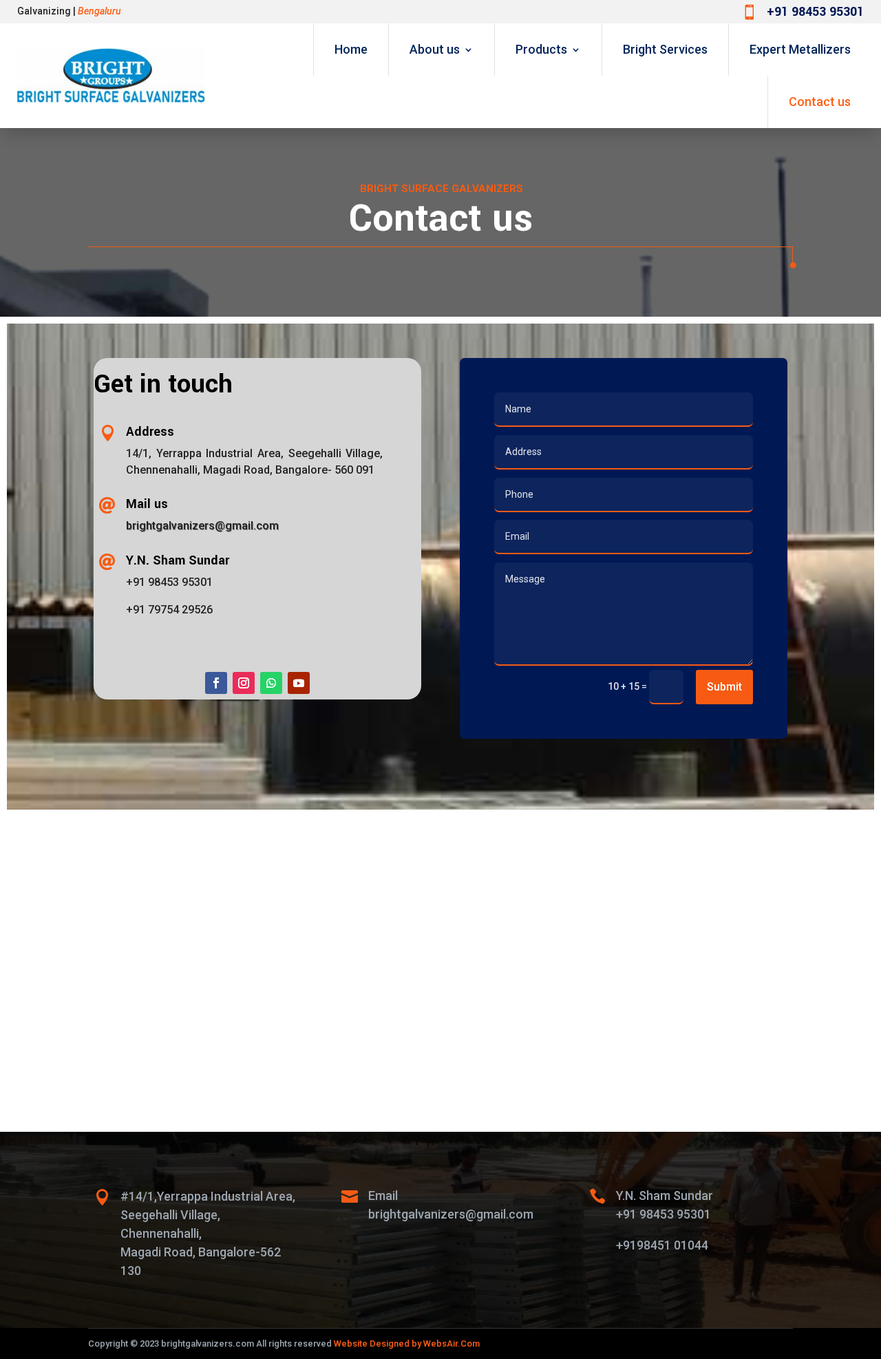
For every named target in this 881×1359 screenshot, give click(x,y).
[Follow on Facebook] (216, 683)
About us (435, 49)
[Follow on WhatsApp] (271, 683)
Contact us (820, 101)
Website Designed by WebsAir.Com (407, 1343)
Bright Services (665, 49)
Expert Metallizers (800, 49)
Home (351, 49)
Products (541, 49)
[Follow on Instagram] (244, 683)
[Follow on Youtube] (299, 683)
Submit (724, 686)
